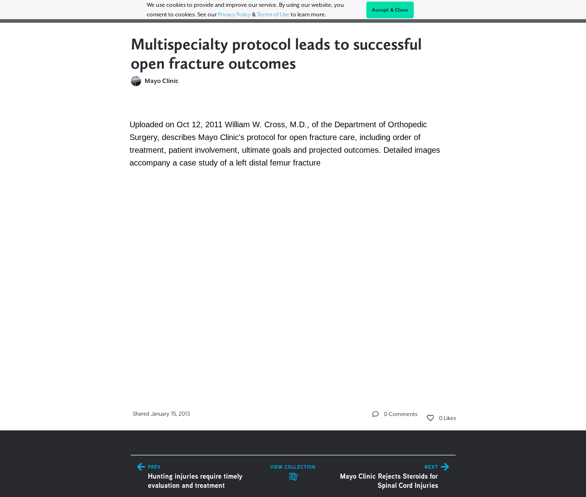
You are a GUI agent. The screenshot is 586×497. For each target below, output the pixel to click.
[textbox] (293, 238)
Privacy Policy (234, 14)
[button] (375, 414)
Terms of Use (273, 14)
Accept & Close (390, 10)
